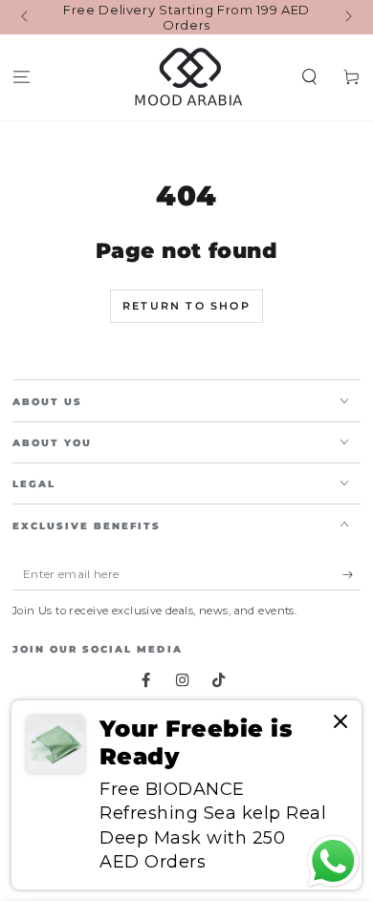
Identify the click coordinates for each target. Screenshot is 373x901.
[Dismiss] (340, 723)
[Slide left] (26, 17)
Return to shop (186, 305)
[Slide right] (347, 17)
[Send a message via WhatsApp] (333, 861)
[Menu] (21, 78)
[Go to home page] (187, 77)
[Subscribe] (352, 574)
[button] (310, 78)
